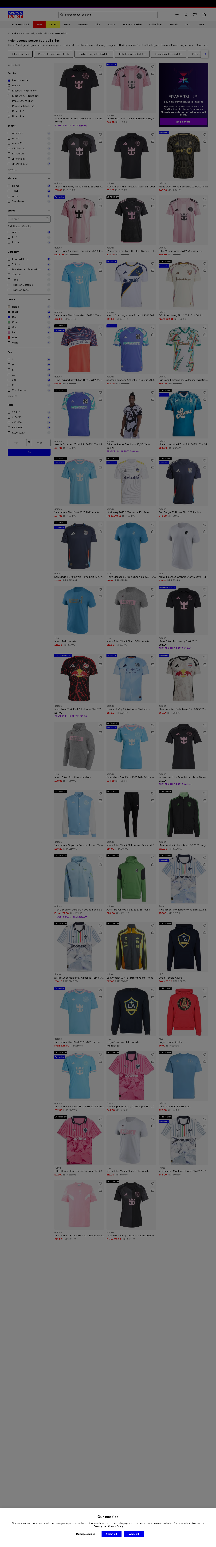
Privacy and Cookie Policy (108, 1526)
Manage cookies (85, 1534)
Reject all (111, 1534)
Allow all (134, 1534)
